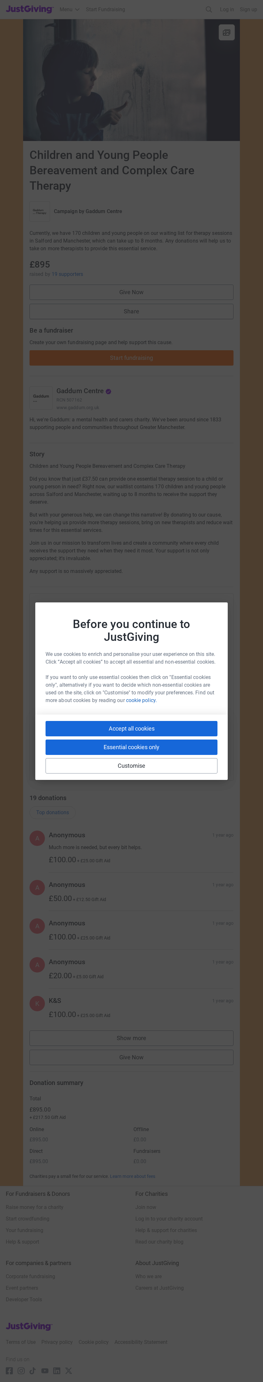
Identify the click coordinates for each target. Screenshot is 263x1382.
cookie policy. (141, 700)
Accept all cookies (132, 728)
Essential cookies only (131, 747)
